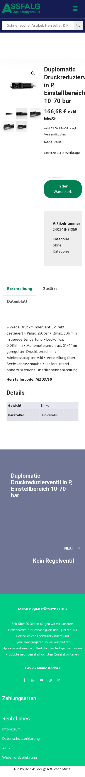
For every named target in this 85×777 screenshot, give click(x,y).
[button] (75, 9)
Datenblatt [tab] (17, 301)
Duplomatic (49, 415)
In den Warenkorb (62, 189)
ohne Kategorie (61, 248)
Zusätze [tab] (50, 289)
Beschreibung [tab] (19, 289)
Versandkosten (55, 134)
